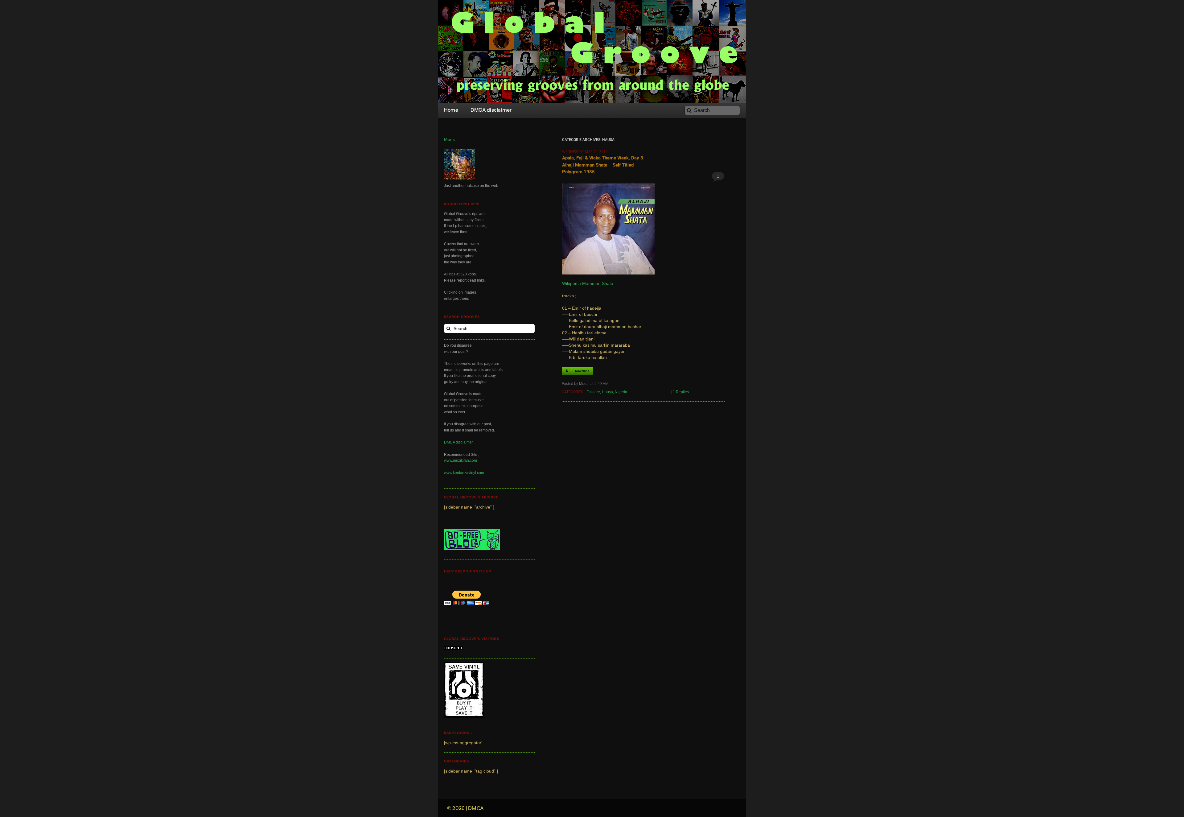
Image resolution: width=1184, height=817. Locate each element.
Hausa (607, 392)
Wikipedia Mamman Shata (587, 283)
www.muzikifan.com (460, 460)
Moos (449, 139)
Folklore (593, 392)
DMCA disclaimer (458, 442)
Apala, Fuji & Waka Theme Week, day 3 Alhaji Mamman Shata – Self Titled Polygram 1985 (602, 165)
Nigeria (621, 392)
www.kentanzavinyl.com (464, 473)
